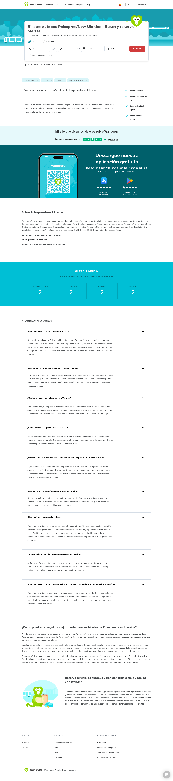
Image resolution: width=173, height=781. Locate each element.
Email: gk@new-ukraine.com (34, 239)
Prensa (57, 753)
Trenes (58, 5)
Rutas (60, 80)
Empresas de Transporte (73, 5)
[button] (121, 4)
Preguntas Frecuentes (78, 80)
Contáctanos (102, 742)
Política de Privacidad (106, 758)
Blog (88, 5)
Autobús (25, 742)
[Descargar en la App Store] (104, 180)
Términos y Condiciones (108, 753)
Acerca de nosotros (63, 742)
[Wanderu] (33, 4)
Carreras (58, 758)
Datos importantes (31, 80)
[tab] (35, 43)
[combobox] (39, 49)
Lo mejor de (47, 80)
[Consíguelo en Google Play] (130, 180)
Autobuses (49, 5)
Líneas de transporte (106, 747)
